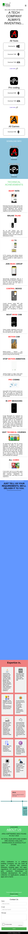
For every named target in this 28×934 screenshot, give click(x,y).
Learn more (13, 68)
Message (3, 912)
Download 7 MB (12, 54)
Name (3, 901)
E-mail (3, 907)
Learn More (14, 525)
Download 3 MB (12, 131)
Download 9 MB (12, 93)
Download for (11, 46)
